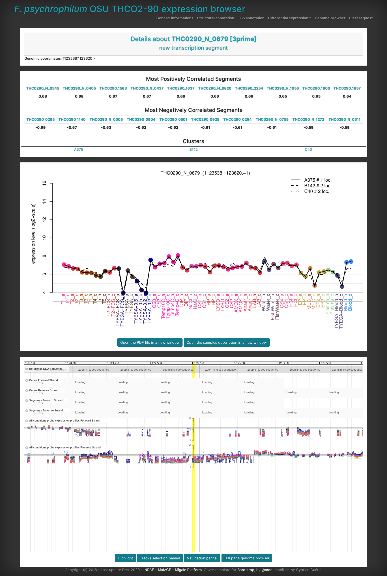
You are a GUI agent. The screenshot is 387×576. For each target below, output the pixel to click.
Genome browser (330, 18)
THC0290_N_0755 (272, 119)
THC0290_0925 (205, 119)
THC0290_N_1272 (308, 119)
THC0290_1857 (347, 88)
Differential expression (288, 18)
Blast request (361, 18)
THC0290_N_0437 (147, 88)
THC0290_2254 (249, 88)
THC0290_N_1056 (283, 88)
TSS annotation (251, 18)
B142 (193, 149)
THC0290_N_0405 (79, 88)
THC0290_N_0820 (214, 88)
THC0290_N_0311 (345, 119)
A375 (78, 149)
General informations (175, 18)
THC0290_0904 (141, 119)
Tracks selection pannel (160, 558)
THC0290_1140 (72, 119)
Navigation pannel (202, 558)
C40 (308, 149)
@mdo (267, 569)
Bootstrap (245, 569)
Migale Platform (188, 569)
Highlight (125, 558)
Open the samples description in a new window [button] (227, 342)
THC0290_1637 (181, 88)
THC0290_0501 (173, 119)
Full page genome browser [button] (246, 558)
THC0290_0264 (237, 119)
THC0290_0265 (40, 119)
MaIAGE (164, 569)
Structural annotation (215, 18)
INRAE (149, 569)
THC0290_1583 (113, 88)
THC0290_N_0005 (106, 119)
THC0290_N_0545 (42, 88)
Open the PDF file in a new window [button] (150, 342)
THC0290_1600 (316, 88)
